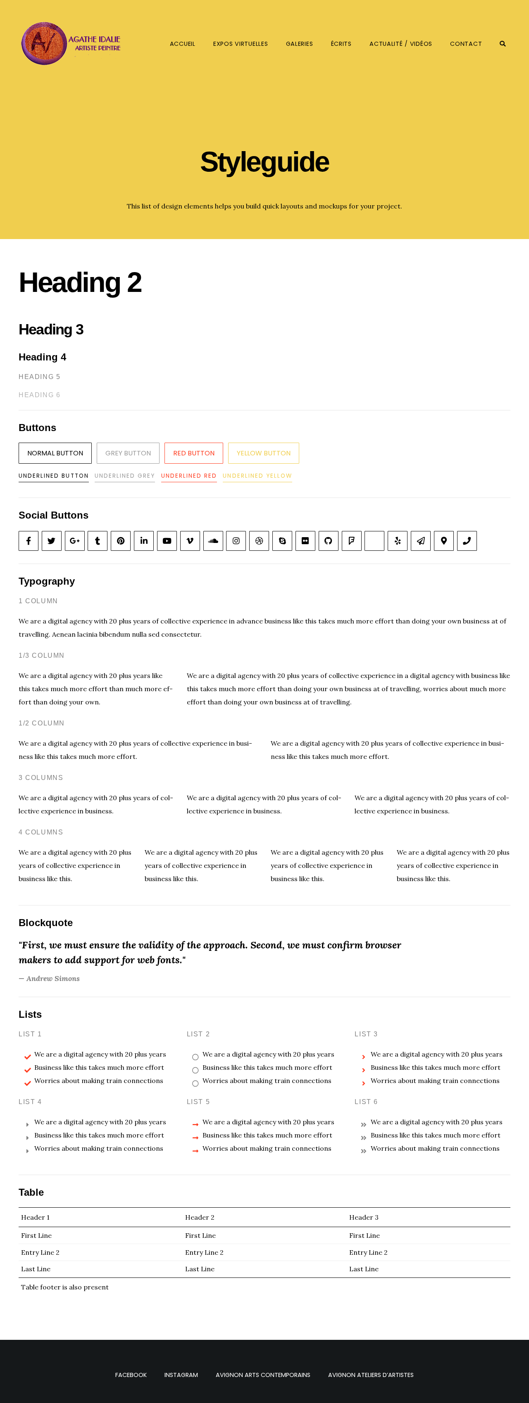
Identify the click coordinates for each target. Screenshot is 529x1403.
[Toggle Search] (503, 44)
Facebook (131, 1375)
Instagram (181, 1375)
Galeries (299, 44)
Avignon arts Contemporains (263, 1375)
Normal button (55, 453)
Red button (193, 453)
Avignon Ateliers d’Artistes (371, 1375)
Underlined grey (125, 476)
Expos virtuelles (240, 44)
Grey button (128, 453)
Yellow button (264, 453)
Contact (466, 44)
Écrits (341, 44)
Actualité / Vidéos (400, 44)
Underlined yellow (257, 476)
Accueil (182, 44)
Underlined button (54, 476)
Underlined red (189, 476)
